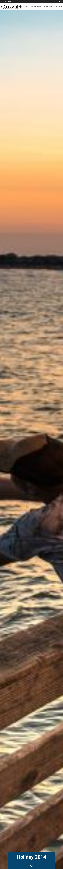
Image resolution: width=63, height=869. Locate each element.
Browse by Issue (58, 6)
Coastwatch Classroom (35, 6)
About (26, 6)
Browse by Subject (47, 6)
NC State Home (7, 1)
